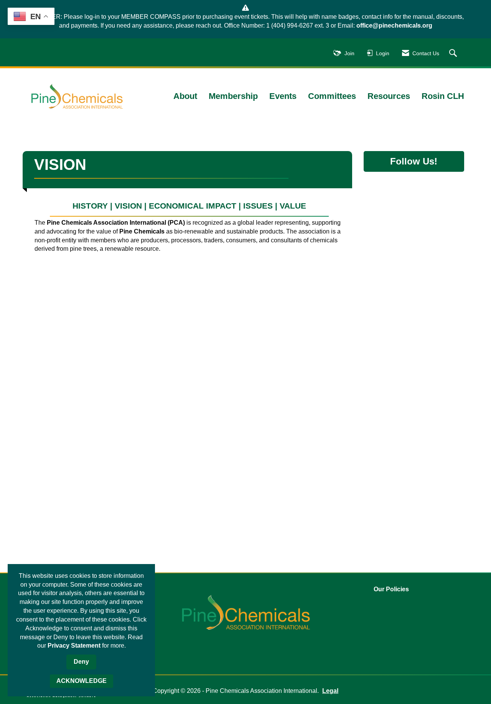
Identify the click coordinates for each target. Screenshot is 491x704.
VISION (129, 205)
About (185, 96)
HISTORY (90, 205)
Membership (233, 96)
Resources (388, 96)
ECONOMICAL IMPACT (192, 205)
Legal (330, 691)
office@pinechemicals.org (394, 25)
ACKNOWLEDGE (81, 681)
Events (283, 96)
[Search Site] (454, 53)
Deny (81, 661)
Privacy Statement (74, 645)
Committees (332, 96)
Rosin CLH (443, 96)
